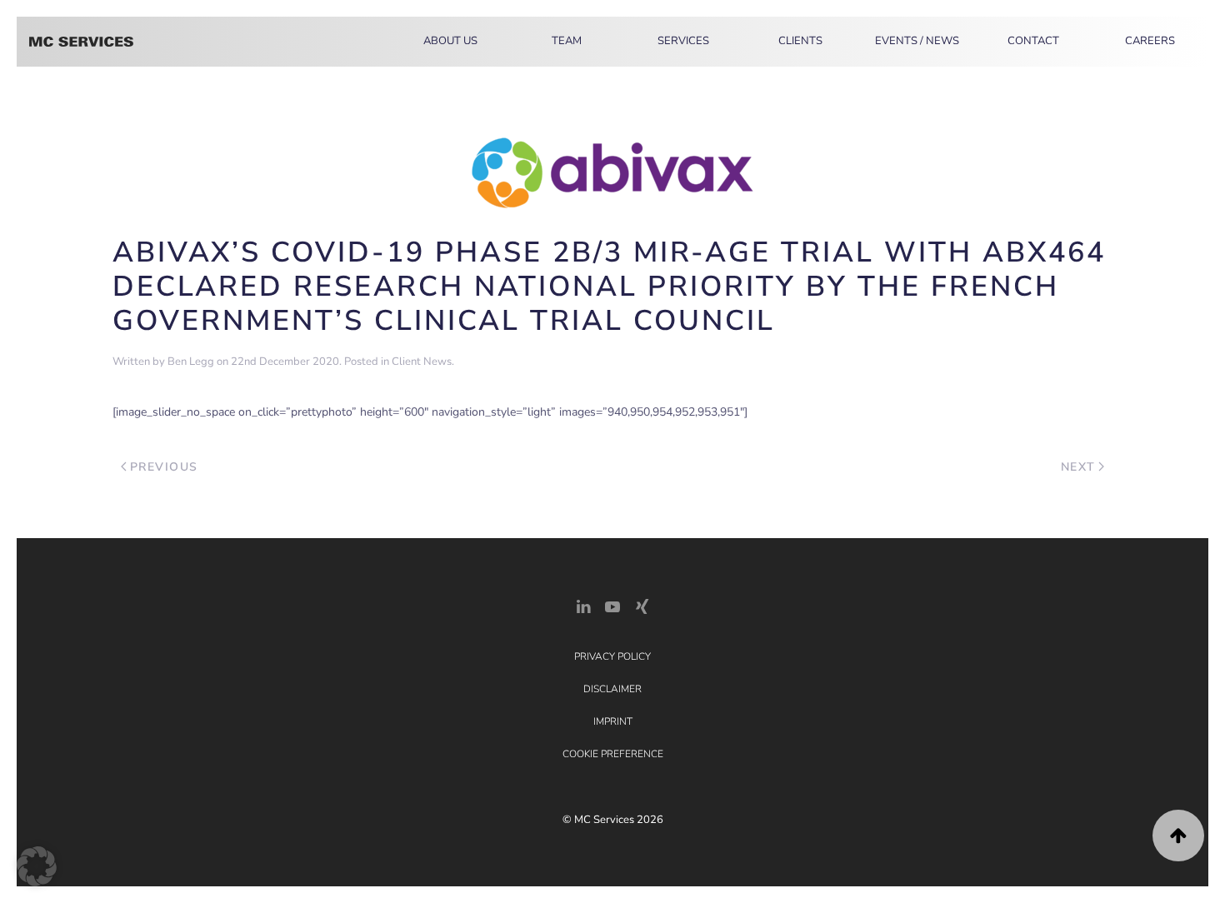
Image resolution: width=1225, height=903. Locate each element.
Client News (422, 361)
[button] (1178, 835)
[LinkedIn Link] (583, 605)
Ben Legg (191, 361)
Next (1078, 467)
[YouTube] (612, 605)
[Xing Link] (641, 605)
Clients (800, 40)
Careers (1150, 40)
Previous (164, 467)
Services (683, 40)
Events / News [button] (917, 40)
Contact (1033, 40)
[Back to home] (81, 42)
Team (567, 40)
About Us (450, 40)
